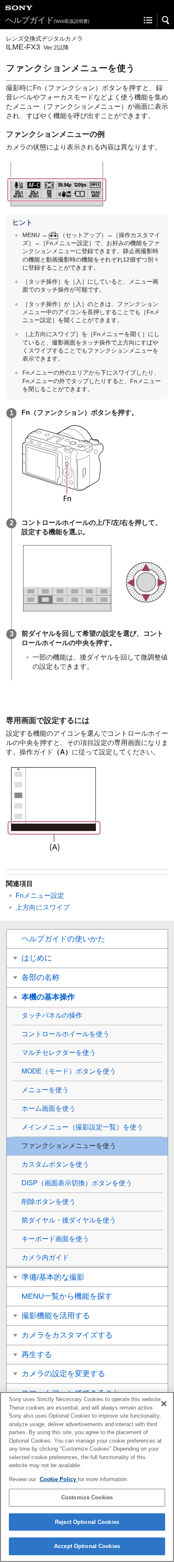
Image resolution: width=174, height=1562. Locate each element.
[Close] (164, 1403)
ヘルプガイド (47, 20)
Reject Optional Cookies (87, 1522)
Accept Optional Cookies (87, 1546)
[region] (87, 1477)
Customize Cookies (87, 1497)
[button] (166, 20)
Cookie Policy (59, 1479)
